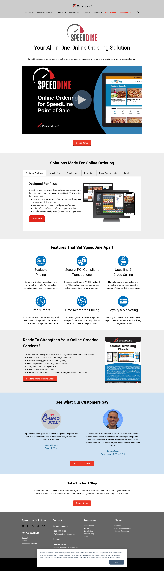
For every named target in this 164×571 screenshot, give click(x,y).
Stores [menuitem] (24, 541)
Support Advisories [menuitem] (29, 543)
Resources (59, 12)
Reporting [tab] (88, 173)
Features (28, 12)
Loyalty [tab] (127, 173)
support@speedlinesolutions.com (66, 547)
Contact (97, 12)
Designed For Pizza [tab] (35, 173)
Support (85, 12)
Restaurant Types (43, 12)
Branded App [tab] (72, 173)
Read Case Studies (82, 463)
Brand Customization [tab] (108, 173)
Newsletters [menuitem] (88, 531)
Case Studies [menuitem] (89, 526)
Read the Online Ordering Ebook (40, 379)
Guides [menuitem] (86, 528)
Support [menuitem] (25, 538)
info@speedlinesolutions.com (64, 534)
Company (72, 12)
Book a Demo (82, 143)
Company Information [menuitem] (122, 528)
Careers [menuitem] (117, 526)
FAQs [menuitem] (86, 536)
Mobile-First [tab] (55, 173)
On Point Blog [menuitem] (89, 534)
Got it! (116, 562)
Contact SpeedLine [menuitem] (121, 531)
